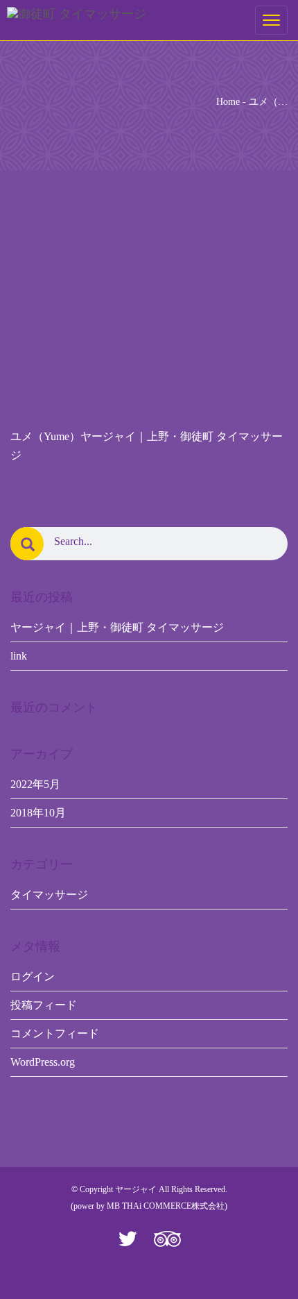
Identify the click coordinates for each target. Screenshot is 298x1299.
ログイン (32, 976)
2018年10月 (38, 813)
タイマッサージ (49, 894)
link (18, 656)
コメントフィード (54, 1033)
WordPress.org (42, 1062)
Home (228, 102)
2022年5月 (35, 784)
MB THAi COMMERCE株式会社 (166, 1206)
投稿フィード (43, 1005)
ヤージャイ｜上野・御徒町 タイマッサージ (117, 627)
